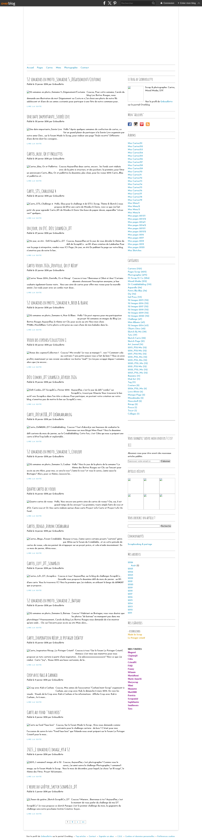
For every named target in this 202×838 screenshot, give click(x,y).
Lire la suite (34, 106)
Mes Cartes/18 (135, 197)
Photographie (70, 68)
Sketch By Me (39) (137, 332)
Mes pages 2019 (136, 244)
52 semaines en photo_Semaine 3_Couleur (54, 451)
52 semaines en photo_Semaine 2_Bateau (53, 600)
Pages (40, 68)
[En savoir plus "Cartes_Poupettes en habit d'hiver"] (136, 502)
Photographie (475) (137, 275)
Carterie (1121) (135, 269)
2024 (130, 572)
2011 (130, 613)
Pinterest (142, 124)
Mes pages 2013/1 (137, 216)
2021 (130, 581)
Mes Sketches (134, 250)
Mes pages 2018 (136, 241)
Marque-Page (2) (136, 395)
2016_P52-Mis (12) (137, 351)
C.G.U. (119, 836)
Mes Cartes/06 (135, 159)
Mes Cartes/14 (135, 184)
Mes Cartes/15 (135, 187)
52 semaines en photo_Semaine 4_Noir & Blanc (57, 303)
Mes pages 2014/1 (137, 222)
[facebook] (104, 3)
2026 (130, 562)
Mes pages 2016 (136, 235)
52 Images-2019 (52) (138, 313)
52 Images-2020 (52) (138, 316)
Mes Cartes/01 (135, 143)
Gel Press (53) (135, 297)
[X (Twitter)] (110, 3)
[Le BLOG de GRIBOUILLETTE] (136, 94)
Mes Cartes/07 (135, 162)
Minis (58, 68)
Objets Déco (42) (136, 329)
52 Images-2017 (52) (138, 306)
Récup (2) (133, 404)
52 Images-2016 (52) (138, 303)
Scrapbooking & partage (140, 544)
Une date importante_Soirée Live (48, 116)
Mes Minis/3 (134, 209)
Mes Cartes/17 (135, 194)
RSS (148, 124)
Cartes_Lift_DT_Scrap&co (43, 563)
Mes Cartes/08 (135, 165)
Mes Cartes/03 (135, 149)
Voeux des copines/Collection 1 (46, 340)
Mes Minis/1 (134, 203)
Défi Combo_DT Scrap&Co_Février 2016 (52, 377)
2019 (130, 588)
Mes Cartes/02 (135, 146)
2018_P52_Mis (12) (137, 357)
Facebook (130, 124)
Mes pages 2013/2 (137, 219)
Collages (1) (133, 414)
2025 (130, 569)
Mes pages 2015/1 (137, 228)
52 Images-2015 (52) (138, 300)
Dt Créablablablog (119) (139, 284)
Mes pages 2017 (136, 238)
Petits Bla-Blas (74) (137, 291)
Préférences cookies (166, 836)
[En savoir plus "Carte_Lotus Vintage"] (151, 486)
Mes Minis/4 (134, 213)
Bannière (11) (134, 376)
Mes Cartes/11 (135, 175)
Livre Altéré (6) (135, 392)
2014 (130, 603)
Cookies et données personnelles (139, 836)
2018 (130, 591)
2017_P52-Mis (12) (137, 354)
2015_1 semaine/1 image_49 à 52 (48, 749)
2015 (130, 600)
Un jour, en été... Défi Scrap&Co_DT (49, 228)
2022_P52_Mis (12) (138, 370)
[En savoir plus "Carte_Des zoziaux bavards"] (167, 502)
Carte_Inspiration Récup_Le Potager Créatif (55, 638)
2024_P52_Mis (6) (137, 388)
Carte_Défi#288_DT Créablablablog (49, 414)
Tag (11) (132, 382)
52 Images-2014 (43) (138, 325)
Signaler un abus (106, 836)
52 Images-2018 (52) (138, 310)
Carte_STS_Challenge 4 (41, 191)
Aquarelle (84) (135, 287)
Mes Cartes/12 (135, 178)
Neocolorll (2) (135, 401)
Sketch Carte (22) (137, 338)
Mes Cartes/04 (135, 153)
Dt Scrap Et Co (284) (138, 278)
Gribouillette (166, 101)
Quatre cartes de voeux (41, 489)
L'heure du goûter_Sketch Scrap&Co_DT (52, 787)
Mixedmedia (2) (135, 398)
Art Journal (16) (135, 344)
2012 (130, 610)
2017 (130, 594)
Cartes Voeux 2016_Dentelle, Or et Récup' (52, 265)
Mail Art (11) (134, 379)
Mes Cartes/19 (135, 200)
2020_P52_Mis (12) (138, 363)
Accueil (30, 68)
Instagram (136, 124)
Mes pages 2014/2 (137, 225)
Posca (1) (132, 407)
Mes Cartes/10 (135, 172)
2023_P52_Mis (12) (138, 373)
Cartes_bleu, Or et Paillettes (44, 154)
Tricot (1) (132, 411)
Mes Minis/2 (134, 206)
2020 (130, 584)
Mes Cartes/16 (135, 190)
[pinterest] (115, 3)
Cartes (49, 68)
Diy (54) (132, 294)
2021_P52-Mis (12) (137, 366)
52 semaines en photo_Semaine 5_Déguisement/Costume (64, 79)
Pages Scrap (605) (137, 272)
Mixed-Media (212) (137, 281)
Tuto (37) (132, 335)
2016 (130, 597)
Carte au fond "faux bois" (44, 712)
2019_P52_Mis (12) (137, 360)
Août (133, 565)
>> (83, 822)
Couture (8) (133, 385)
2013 (130, 606)
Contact (85, 68)
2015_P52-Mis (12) (137, 347)
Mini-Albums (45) (136, 322)
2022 (130, 578)
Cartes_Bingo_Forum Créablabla (48, 526)
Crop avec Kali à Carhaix (42, 675)
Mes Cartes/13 (135, 181)
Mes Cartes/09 (135, 168)
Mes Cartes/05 (135, 156)
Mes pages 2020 (136, 247)
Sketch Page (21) (136, 341)
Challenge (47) (135, 319)
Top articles (81, 836)
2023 (130, 575)
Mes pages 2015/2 (137, 231)
